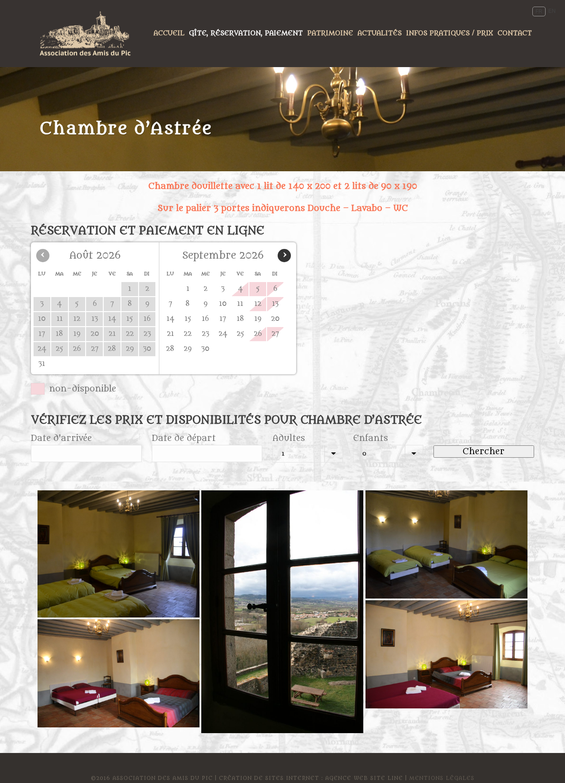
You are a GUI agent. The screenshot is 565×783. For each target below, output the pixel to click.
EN (552, 11)
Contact (514, 33)
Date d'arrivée (61, 438)
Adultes (288, 438)
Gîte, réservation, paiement (246, 33)
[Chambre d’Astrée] (119, 553)
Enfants (370, 438)
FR (538, 11)
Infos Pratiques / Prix (449, 33)
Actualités (380, 33)
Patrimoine (330, 33)
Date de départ (184, 438)
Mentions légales (442, 778)
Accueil (169, 33)
